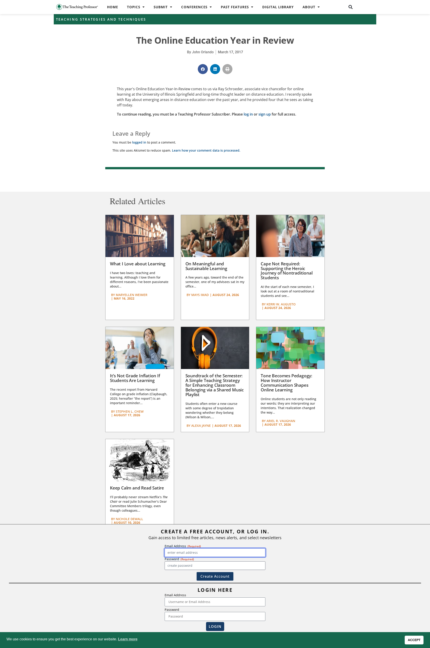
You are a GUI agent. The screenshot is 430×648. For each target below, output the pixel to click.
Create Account (215, 576)
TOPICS (133, 7)
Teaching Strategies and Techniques (101, 19)
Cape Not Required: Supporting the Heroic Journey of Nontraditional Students (286, 271)
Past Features (235, 7)
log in (248, 114)
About (309, 7)
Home (112, 7)
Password (172, 609)
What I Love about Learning (138, 264)
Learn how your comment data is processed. (206, 150)
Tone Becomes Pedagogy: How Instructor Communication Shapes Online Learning (286, 383)
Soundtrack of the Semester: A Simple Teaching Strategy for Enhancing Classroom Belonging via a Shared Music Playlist (214, 385)
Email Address (175, 595)
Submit (161, 7)
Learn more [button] (128, 639)
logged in (139, 142)
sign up (264, 114)
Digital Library (278, 7)
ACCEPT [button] (414, 640)
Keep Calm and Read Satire (137, 488)
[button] (351, 7)
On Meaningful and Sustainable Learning (206, 266)
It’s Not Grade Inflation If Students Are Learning (135, 378)
